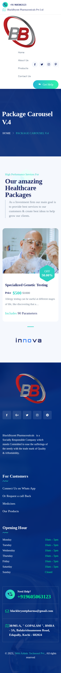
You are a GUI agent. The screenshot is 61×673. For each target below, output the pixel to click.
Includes (11, 313)
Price (8, 292)
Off (47, 271)
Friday (6, 561)
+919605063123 (34, 596)
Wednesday (9, 550)
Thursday (8, 555)
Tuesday (7, 545)
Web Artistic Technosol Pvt (30, 653)
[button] (30, 326)
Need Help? (24, 591)
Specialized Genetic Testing (26, 285)
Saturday (7, 566)
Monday (7, 539)
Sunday (7, 572)
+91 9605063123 (18, 5)
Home (7, 133)
